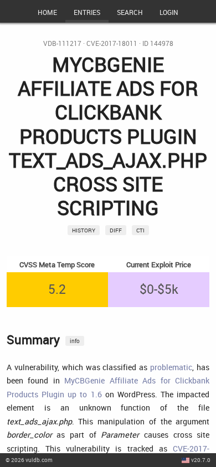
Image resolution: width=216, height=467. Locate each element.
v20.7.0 (200, 460)
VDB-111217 (62, 43)
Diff (116, 230)
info (75, 341)
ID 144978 (157, 43)
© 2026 (29, 460)
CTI (140, 230)
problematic (171, 367)
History (83, 230)
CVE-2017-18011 (111, 43)
